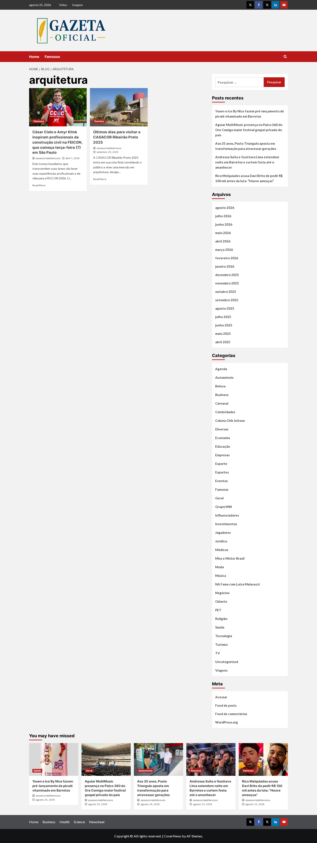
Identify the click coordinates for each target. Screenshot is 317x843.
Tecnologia (223, 636)
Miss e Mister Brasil (230, 558)
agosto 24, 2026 (150, 804)
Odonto (221, 601)
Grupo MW (223, 507)
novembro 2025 (227, 283)
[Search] (285, 57)
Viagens (221, 670)
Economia (222, 438)
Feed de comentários (231, 714)
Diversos (221, 429)
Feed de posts (226, 705)
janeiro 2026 (224, 266)
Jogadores (223, 532)
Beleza (220, 386)
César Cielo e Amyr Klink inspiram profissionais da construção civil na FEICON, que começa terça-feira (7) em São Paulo (57, 142)
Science (79, 822)
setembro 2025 (226, 300)
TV (217, 653)
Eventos (99, 121)
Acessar (221, 697)
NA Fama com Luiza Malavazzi (237, 584)
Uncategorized (226, 662)
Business (222, 395)
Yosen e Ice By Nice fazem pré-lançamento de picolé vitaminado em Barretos (249, 113)
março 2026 (224, 250)
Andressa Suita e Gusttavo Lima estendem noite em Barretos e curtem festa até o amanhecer (247, 162)
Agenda (221, 369)
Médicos (221, 550)
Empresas (222, 455)
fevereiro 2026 (226, 258)
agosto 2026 (224, 208)
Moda (219, 567)
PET (218, 610)
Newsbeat (97, 822)
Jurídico (221, 541)
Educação (222, 446)
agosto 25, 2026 (45, 799)
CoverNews (172, 836)
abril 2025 (222, 342)
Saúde (219, 627)
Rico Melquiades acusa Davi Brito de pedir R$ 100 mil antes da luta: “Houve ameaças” (249, 178)
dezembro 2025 (227, 275)
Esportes (222, 472)
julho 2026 (223, 216)
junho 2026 (223, 224)
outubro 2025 (225, 291)
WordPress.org (226, 722)
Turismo (221, 644)
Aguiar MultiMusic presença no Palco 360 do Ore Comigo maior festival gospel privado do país (248, 130)
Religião (221, 619)
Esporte (221, 464)
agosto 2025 (224, 308)
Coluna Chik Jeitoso (230, 420)
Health (65, 822)
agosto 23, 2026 (202, 804)
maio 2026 (223, 233)
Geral (219, 498)
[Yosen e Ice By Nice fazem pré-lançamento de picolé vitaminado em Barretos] (53, 759)
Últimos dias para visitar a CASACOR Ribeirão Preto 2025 (116, 137)
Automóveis (224, 377)
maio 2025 (223, 333)
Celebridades (225, 412)
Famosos (52, 56)
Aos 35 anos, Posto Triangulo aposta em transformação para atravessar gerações (245, 146)
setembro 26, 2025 (107, 152)
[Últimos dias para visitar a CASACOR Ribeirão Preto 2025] (119, 107)
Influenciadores (227, 515)
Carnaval (221, 403)
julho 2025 (223, 317)
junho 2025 (223, 325)
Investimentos (226, 524)
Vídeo (63, 5)
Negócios (222, 593)
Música (220, 576)
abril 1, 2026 (73, 158)
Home (34, 56)
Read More (39, 185)
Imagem (77, 5)
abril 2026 (222, 241)
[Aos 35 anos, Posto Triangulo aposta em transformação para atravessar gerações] (158, 759)
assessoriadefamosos (48, 158)
